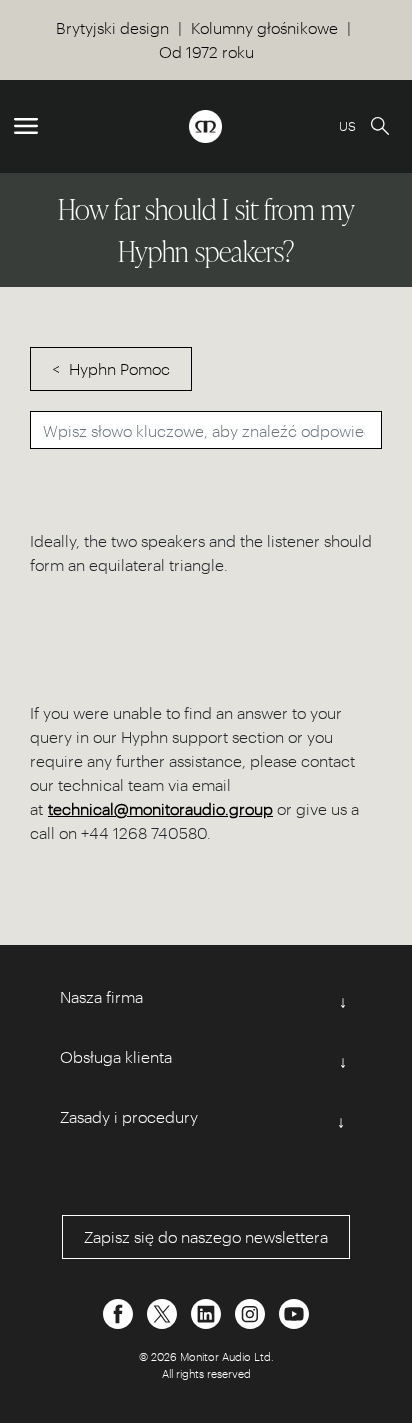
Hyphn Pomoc (119, 368)
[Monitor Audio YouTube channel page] (294, 1311)
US (347, 125)
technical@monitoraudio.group (160, 808)
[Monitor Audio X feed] (164, 1311)
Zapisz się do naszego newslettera (206, 1236)
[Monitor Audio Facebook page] (120, 1311)
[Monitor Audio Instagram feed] (252, 1311)
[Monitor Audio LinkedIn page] (208, 1311)
